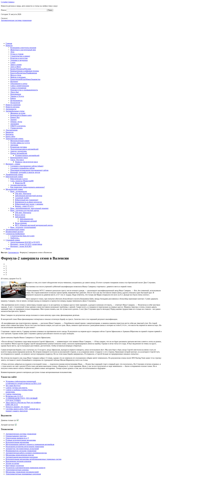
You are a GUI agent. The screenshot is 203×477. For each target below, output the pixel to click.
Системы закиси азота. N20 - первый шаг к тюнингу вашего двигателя (23, 410)
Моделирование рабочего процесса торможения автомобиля (30, 444)
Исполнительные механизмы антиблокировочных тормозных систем (33, 459)
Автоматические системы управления (21, 434)
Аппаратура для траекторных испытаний (22, 449)
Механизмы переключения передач (20, 455)
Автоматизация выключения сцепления (22, 457)
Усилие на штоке (12, 463)
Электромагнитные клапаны (17, 470)
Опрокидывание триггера (16, 436)
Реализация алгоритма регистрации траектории (25, 447)
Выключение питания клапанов (18, 461)
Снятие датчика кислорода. (17, 388)
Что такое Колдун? (13, 386)
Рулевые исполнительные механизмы (21, 440)
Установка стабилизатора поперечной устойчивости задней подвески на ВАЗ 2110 (23, 382)
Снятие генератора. (13, 394)
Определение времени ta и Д (17, 438)
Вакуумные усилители (15, 466)
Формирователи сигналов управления (21, 451)
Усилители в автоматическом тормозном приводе (25, 468)
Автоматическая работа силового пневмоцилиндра (26, 453)
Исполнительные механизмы (17, 442)
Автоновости (13, 252)
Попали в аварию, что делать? (18, 407)
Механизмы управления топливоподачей (22, 472)
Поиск (4, 10)
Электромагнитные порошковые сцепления (23, 474)
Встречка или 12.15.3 (14, 396)
